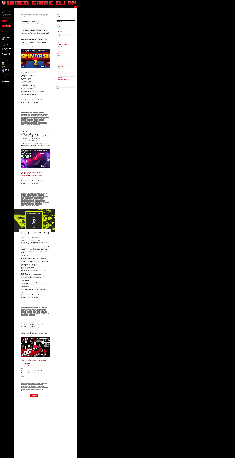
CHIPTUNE (60, 64)
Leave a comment (36, 237)
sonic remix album (25, 117)
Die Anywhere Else (28, 193)
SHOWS (59, 33)
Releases (37, 21)
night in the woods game (38, 199)
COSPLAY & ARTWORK (62, 44)
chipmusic (34, 309)
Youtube (34, 172)
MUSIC (34, 21)
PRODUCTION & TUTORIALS (63, 79)
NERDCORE (60, 77)
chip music (44, 307)
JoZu (57, 57)
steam (29, 203)
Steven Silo (33, 313)
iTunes (33, 46)
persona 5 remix (40, 384)
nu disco (41, 383)
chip (40, 307)
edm (31, 112)
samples (27, 313)
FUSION (59, 68)
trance (38, 313)
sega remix (40, 114)
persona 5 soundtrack (26, 386)
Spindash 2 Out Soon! (32, 23)
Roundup (58, 84)
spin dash (43, 118)
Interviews (59, 55)
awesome (27, 307)
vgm (22, 124)
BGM (22, 112)
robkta (39, 387)
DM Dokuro (35, 193)
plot (44, 202)
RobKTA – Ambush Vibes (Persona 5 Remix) (32, 325)
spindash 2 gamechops (26, 121)
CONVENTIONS (61, 28)
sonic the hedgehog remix (43, 117)
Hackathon (59, 53)
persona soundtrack (32, 387)
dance (23, 310)
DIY (57, 24)
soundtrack (37, 118)
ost (29, 114)
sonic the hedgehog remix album (28, 118)
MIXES (31, 322)
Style (57, 86)
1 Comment (35, 25)
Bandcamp (28, 172)
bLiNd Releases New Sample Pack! (35, 234)
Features (26, 21)
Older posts (34, 395)
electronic (40, 310)
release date (34, 114)
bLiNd (37, 307)
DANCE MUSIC (61, 66)
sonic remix (46, 115)
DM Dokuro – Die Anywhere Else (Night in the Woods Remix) (34, 135)
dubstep (27, 310)
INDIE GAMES (60, 46)
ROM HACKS (60, 51)
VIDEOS (58, 88)
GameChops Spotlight (25, 322)
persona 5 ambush (32, 384)
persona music (34, 386)
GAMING (58, 42)
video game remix (36, 124)
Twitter (23, 172)
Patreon (23, 360)
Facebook (40, 175)
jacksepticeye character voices (27, 196)
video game (46, 313)
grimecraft (42, 112)
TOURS (59, 35)
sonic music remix (39, 115)
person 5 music (24, 384)
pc (35, 202)
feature (45, 310)
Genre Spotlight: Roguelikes (6, 48)
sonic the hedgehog (33, 117)
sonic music (32, 115)
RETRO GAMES (61, 48)
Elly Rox (29, 25)
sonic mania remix (25, 115)
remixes (23, 313)
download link (42, 193)
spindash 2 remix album (35, 121)
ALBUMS (22, 21)
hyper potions (24, 114)
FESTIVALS (60, 31)
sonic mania (46, 114)
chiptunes (39, 309)
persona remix (24, 387)
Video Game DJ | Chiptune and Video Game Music (14, 7)
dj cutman (27, 112)
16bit (22, 307)
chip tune (23, 309)
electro (34, 310)
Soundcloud (39, 172)
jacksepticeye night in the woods (41, 196)
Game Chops (30, 21)
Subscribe (4, 20)
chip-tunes (29, 309)
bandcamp (32, 307)
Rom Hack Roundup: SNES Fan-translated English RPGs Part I (7, 64)
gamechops (36, 112)
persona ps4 (41, 386)
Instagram (28, 175)
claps (44, 309)
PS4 (47, 202)
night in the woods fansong (27, 199)
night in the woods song (26, 202)
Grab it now (44, 251)
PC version (40, 202)
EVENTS (58, 26)
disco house (27, 383)
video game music (28, 124)
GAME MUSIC (60, 70)
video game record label (26, 205)
